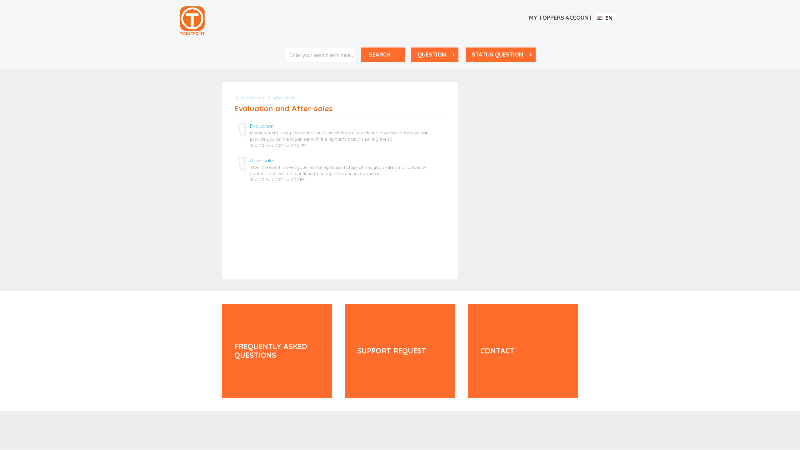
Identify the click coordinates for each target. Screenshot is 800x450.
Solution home (249, 98)
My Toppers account (560, 17)
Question (432, 54)
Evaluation (262, 126)
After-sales (284, 98)
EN (608, 18)
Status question (497, 54)
